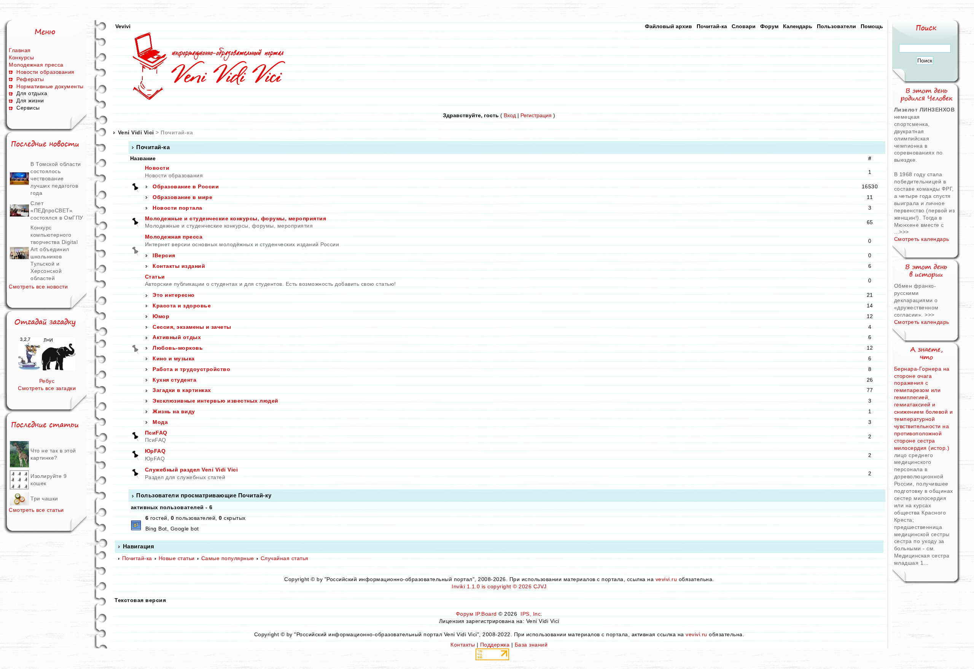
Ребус (47, 381)
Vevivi (123, 26)
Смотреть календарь (921, 239)
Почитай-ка (712, 26)
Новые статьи (177, 558)
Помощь (872, 26)
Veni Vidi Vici (136, 132)
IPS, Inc (530, 614)
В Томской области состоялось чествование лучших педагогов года (55, 178)
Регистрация (536, 115)
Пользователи (836, 26)
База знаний (531, 645)
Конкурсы (21, 57)
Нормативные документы (50, 86)
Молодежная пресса (36, 65)
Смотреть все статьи (36, 510)
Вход (510, 115)
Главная (20, 50)
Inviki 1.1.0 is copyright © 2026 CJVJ (499, 586)
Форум (769, 26)
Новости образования (45, 72)
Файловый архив (668, 26)
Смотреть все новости (38, 287)
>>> (904, 232)
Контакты (462, 645)
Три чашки (44, 498)
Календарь (797, 26)
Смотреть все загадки (47, 388)
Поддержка (495, 645)
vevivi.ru (666, 579)
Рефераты (30, 79)
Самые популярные (227, 558)
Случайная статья (285, 558)
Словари (744, 26)
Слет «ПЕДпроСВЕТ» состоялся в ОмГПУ (56, 210)
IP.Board (486, 614)
